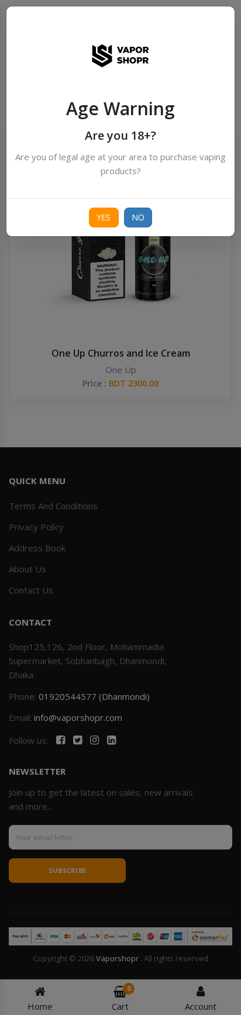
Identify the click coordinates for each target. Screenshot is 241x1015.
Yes (104, 217)
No (138, 217)
